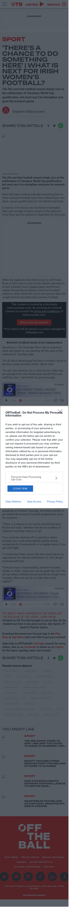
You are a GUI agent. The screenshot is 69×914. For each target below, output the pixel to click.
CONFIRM (20, 488)
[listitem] (34, 478)
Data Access (34, 501)
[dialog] (34, 457)
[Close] (61, 412)
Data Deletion (13, 501)
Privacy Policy (55, 501)
